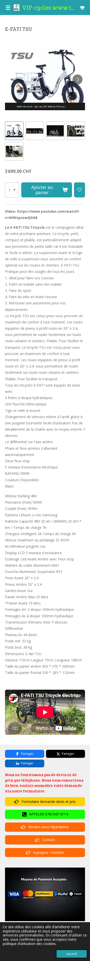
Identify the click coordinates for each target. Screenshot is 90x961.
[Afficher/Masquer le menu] (8, 8)
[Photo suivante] (77, 79)
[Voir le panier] (82, 8)
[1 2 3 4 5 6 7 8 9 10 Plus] (12, 189)
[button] (14, 131)
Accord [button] (71, 954)
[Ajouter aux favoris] (79, 189)
